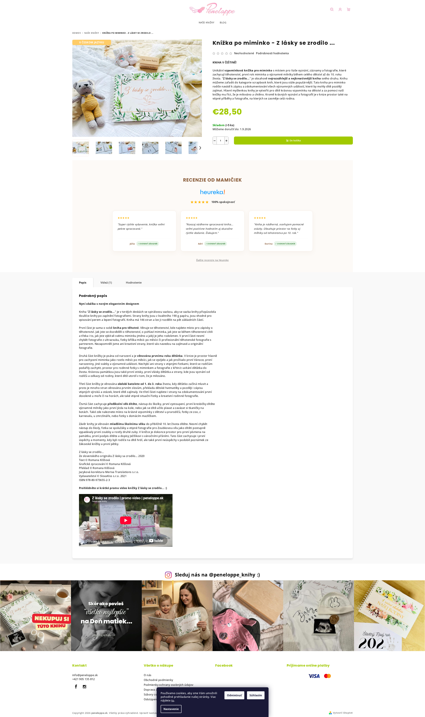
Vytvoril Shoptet (343, 712)
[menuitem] (206, 22)
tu (172, 700)
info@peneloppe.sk (85, 675)
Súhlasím (255, 695)
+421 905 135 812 (83, 679)
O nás (147, 675)
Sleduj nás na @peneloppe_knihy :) (217, 574)
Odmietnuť (234, 695)
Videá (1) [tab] (106, 282)
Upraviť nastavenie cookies (155, 712)
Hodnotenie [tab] (134, 282)
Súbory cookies (154, 694)
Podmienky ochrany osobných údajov (168, 685)
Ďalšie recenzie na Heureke (212, 260)
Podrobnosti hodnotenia (272, 53)
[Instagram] (84, 686)
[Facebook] (76, 686)
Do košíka (295, 140)
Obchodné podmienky (158, 680)
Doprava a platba (155, 689)
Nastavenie (171, 709)
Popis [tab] (83, 282)
